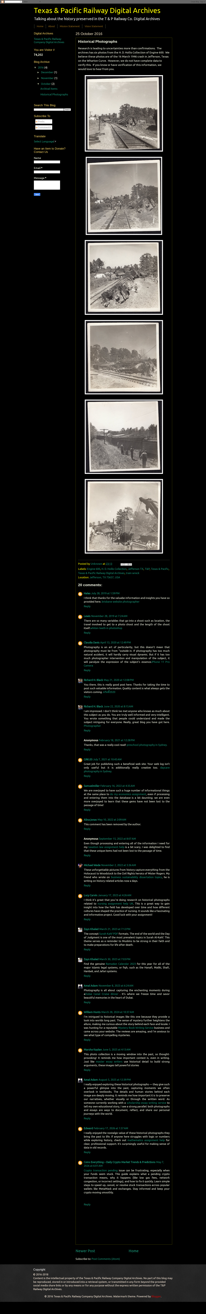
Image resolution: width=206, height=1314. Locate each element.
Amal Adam (91, 985)
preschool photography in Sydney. (147, 744)
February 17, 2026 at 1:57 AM (111, 1128)
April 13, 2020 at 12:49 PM (115, 642)
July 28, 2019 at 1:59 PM (105, 593)
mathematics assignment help (146, 1140)
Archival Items (48, 88)
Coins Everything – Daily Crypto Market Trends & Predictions (119, 1162)
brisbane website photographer (120, 601)
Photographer (92, 725)
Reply (87, 606)
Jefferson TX (135, 568)
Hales (87, 593)
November (47, 78)
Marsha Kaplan (93, 1049)
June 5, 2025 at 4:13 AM (117, 1049)
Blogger (156, 1296)
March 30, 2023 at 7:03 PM (114, 959)
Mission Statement (70, 26)
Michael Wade (92, 865)
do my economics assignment (128, 794)
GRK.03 (88, 759)
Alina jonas (90, 819)
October (46, 83)
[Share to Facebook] (128, 564)
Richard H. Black (93, 679)
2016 (41, 67)
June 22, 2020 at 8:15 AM (118, 706)
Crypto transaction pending (101, 1170)
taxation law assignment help (106, 846)
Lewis (87, 615)
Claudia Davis (92, 642)
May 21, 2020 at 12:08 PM (119, 679)
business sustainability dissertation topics (136, 877)
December (47, 72)
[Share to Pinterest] (131, 564)
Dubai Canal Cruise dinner (101, 993)
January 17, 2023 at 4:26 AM (114, 895)
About (51, 26)
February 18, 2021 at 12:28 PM (117, 740)
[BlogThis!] (124, 564)
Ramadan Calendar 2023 (121, 963)
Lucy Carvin (90, 895)
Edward (88, 1128)
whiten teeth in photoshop (106, 628)
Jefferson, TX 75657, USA (105, 577)
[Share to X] (126, 564)
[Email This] (122, 564)
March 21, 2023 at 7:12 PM (114, 929)
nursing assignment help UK (115, 903)
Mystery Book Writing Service (136, 1027)
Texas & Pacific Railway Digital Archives (97, 10)
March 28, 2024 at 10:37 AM (117, 1012)
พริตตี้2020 (109, 691)
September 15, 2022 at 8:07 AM (117, 838)
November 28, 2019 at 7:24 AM (109, 615)
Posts (40, 121)
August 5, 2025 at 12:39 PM (115, 1079)
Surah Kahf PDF (108, 933)
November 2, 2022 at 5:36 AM (118, 865)
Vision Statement (94, 26)
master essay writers (109, 1061)
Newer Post (85, 1251)
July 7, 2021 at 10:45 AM (107, 759)
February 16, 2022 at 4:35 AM (117, 785)
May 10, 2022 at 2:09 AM (112, 819)
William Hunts (92, 1012)
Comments (44, 127)
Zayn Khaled (91, 929)
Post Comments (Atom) (106, 1258)
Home (40, 26)
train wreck (132, 573)
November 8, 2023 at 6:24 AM (116, 985)
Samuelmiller (92, 785)
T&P (147, 568)
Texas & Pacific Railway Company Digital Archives (49, 40)
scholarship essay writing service (146, 1102)
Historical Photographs (54, 94)
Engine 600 (93, 568)
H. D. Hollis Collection (114, 568)
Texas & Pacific (160, 568)
